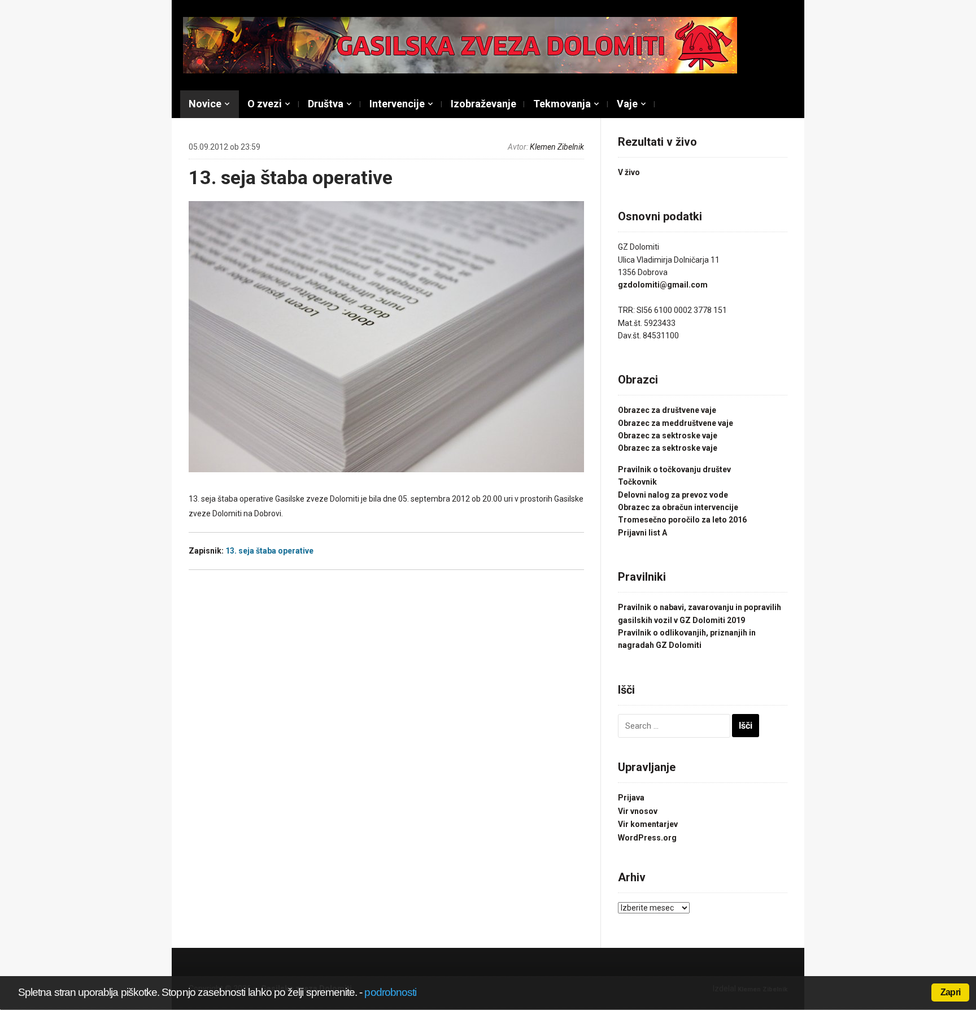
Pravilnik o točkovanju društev (674, 469)
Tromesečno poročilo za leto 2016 (682, 519)
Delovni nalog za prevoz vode (673, 494)
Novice (205, 104)
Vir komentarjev (648, 824)
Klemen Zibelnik (557, 146)
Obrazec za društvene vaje (667, 410)
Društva (325, 104)
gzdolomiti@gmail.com (663, 284)
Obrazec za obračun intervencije (678, 507)
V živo (629, 172)
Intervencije (397, 104)
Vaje (627, 104)
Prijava (631, 797)
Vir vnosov (637, 811)
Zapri (950, 992)
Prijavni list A (642, 532)
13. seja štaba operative (291, 177)
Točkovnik (637, 481)
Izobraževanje (483, 104)
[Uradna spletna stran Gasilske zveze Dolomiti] (460, 44)
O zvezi (264, 104)
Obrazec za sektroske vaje (667, 435)
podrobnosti (390, 992)
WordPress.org (647, 837)
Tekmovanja (562, 104)
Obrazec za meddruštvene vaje (675, 423)
